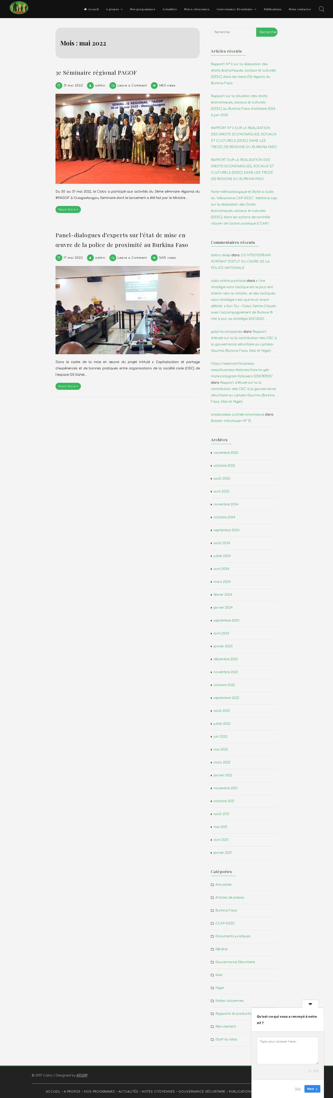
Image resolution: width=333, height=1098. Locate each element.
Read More (67, 209)
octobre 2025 (224, 465)
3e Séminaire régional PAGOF (96, 72)
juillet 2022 (222, 723)
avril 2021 (221, 840)
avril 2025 (221, 491)
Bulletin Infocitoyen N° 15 (231, 421)
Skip (298, 1089)
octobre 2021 (224, 801)
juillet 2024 (222, 556)
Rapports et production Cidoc (240, 1013)
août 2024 (222, 543)
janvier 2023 (223, 646)
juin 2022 (220, 736)
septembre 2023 (226, 620)
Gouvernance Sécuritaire (235, 9)
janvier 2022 (223, 775)
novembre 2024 (226, 504)
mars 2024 (222, 582)
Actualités (169, 9)
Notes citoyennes (197, 9)
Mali (218, 975)
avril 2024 (221, 569)
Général (221, 949)
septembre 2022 (226, 698)
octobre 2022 (224, 685)
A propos (112, 9)
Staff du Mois (226, 1039)
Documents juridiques (233, 936)
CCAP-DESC (225, 923)
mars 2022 (222, 762)
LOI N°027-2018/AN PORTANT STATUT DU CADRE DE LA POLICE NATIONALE (241, 262)
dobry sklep (220, 255)
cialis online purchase (228, 280)
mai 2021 (220, 827)
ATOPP (82, 1075)
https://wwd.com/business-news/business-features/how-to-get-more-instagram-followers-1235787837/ (242, 370)
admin (100, 85)
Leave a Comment (132, 85)
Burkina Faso (226, 910)
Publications (273, 9)
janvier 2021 (223, 852)
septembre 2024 (226, 530)
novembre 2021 (225, 788)
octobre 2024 (224, 517)
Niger (219, 988)
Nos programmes (142, 9)
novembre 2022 (226, 672)
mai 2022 (221, 749)
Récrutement (225, 1026)
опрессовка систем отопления (237, 414)
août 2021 (221, 814)
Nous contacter (300, 9)
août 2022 (222, 711)
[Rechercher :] (233, 35)
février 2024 (223, 594)
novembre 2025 (226, 453)
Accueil (93, 9)
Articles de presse (229, 897)
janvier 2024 (223, 607)
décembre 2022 (226, 659)
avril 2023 (221, 633)
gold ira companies (226, 331)
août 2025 (222, 478)
